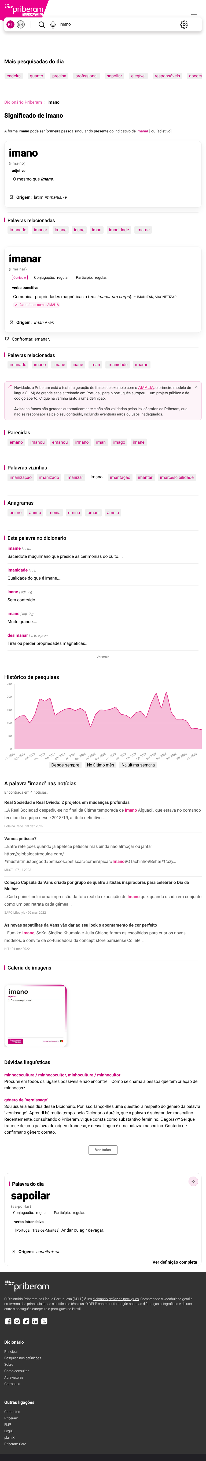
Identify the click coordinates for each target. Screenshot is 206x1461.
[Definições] (184, 24)
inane (79, 229)
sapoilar (114, 75)
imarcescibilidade (177, 477)
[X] (44, 1323)
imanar (40, 229)
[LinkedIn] (35, 1323)
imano (40, 364)
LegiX (8, 1431)
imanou (37, 442)
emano (16, 442)
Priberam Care (15, 1444)
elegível (138, 75)
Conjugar (19, 277)
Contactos (12, 1412)
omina (74, 512)
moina (55, 512)
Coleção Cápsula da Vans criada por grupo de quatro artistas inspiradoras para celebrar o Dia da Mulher (96, 885)
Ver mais (103, 657)
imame (143, 229)
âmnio (113, 512)
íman (97, 229)
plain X (9, 1438)
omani (93, 512)
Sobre (8, 1365)
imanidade (119, 229)
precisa (59, 75)
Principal (10, 1352)
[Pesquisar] (42, 24)
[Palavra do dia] (193, 1181)
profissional (86, 75)
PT (10, 24)
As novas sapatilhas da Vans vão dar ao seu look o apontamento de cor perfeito (80, 925)
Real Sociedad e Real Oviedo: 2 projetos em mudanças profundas (67, 802)
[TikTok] (26, 1323)
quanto (36, 75)
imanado (18, 229)
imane (61, 229)
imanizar (75, 477)
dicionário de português (116, 1299)
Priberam (11, 1418)
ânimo (35, 512)
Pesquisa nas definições (22, 1358)
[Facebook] (8, 1323)
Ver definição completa (175, 1262)
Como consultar (16, 1371)
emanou (60, 442)
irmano (82, 442)
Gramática (12, 1384)
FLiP (7, 1425)
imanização (21, 477)
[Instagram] (17, 1323)
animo (16, 512)
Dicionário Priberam (23, 102)
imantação (120, 477)
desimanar (18, 635)
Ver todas (103, 1150)
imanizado (49, 477)
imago (119, 442)
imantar (145, 477)
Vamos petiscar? (20, 838)
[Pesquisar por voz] (53, 24)
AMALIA (146, 387)
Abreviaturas (13, 1378)
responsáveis (167, 75)
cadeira (14, 75)
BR (20, 24)
